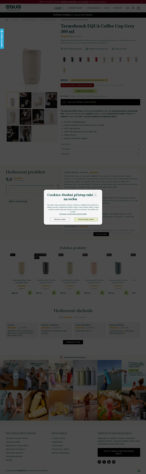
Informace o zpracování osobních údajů (73, 214)
